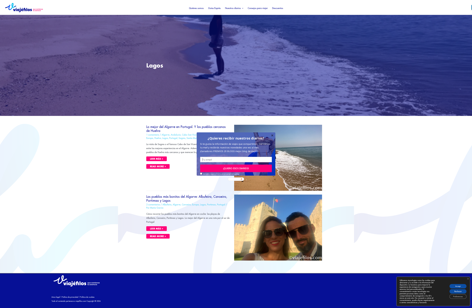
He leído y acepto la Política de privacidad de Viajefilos (221, 174)
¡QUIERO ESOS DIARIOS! (236, 168)
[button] (236, 138)
